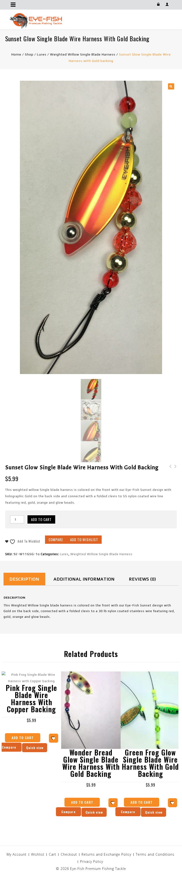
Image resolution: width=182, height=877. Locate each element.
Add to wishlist (84, 539)
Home (16, 54)
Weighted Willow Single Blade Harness (82, 54)
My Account (17, 854)
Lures (41, 54)
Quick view (94, 812)
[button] (171, 86)
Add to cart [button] (23, 737)
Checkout (69, 854)
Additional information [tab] (84, 579)
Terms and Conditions (155, 854)
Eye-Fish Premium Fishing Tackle (98, 868)
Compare (56, 539)
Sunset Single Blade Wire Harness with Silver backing (174, 476)
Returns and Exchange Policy (106, 854)
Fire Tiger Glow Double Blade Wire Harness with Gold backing (169, 476)
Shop (29, 54)
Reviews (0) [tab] (142, 579)
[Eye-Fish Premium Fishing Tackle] (36, 20)
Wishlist (37, 854)
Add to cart (41, 519)
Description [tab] (24, 579)
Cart (52, 854)
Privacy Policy (91, 861)
